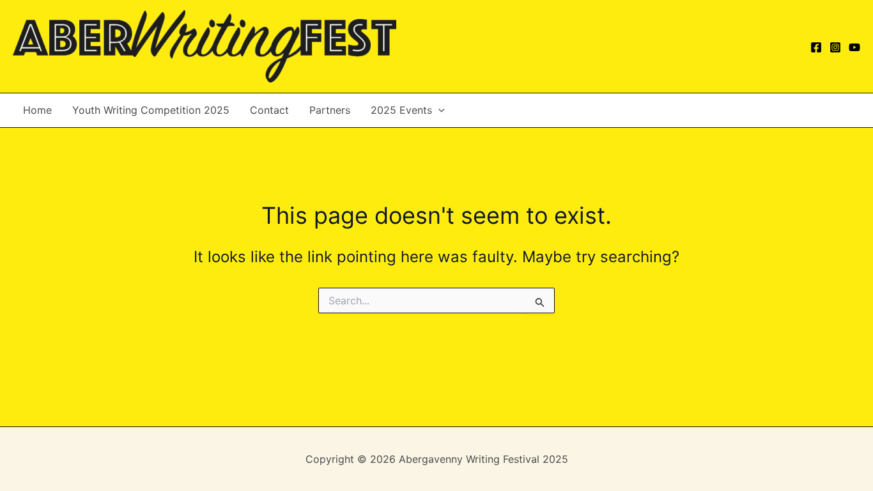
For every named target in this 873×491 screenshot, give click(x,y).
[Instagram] (835, 47)
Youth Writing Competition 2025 (150, 110)
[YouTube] (854, 47)
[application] (438, 110)
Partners (329, 110)
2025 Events (401, 110)
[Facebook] (816, 47)
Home (37, 110)
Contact (269, 110)
